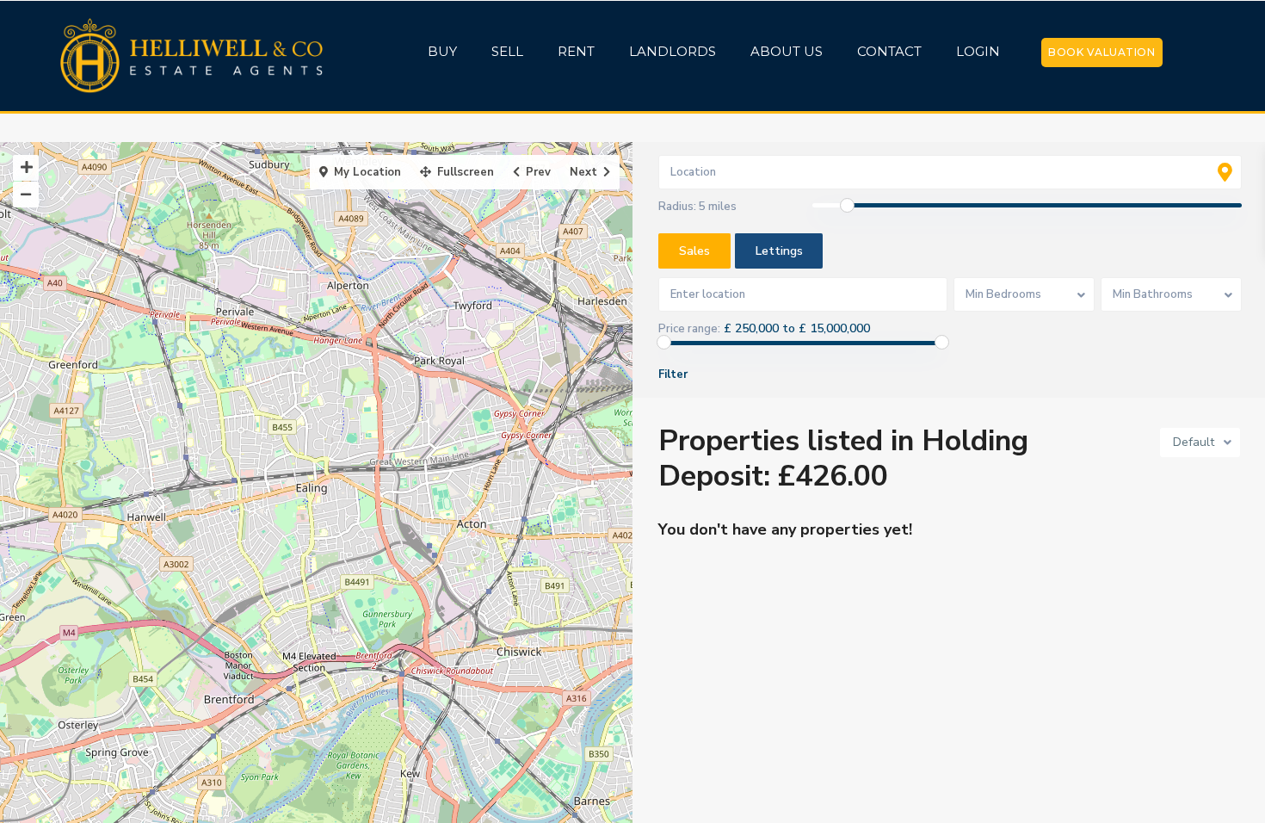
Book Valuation (1101, 52)
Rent (576, 51)
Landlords (672, 51)
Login (978, 51)
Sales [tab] (694, 251)
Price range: (689, 329)
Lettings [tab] (779, 251)
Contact (889, 51)
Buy (442, 51)
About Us (786, 51)
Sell (507, 51)
